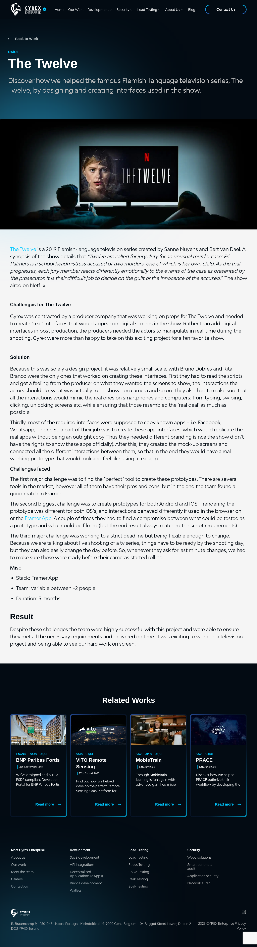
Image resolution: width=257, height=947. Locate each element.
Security (123, 10)
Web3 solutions (199, 857)
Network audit (198, 883)
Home (59, 10)
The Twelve (23, 249)
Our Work (76, 10)
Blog (191, 10)
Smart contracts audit (199, 867)
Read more (44, 804)
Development (98, 10)
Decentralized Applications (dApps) (86, 874)
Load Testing (147, 10)
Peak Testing (138, 879)
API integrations (82, 865)
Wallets (75, 890)
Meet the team (22, 872)
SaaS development (84, 857)
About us (18, 857)
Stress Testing (139, 865)
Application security (202, 876)
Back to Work (26, 39)
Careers (17, 879)
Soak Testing (138, 886)
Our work (18, 865)
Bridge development (86, 883)
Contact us (19, 886)
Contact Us (226, 9)
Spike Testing (138, 872)
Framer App (38, 518)
